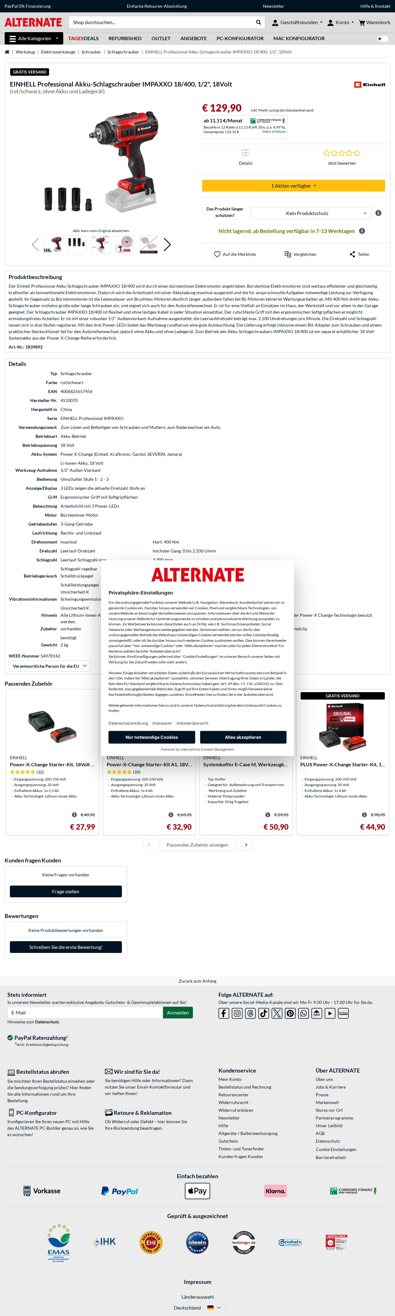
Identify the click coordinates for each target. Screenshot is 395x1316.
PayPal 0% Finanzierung (28, 6)
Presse (322, 1094)
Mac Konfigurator (299, 38)
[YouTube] (330, 1012)
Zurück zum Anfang (197, 981)
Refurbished (125, 38)
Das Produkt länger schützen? (224, 212)
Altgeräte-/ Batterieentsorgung (247, 1133)
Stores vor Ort (329, 1110)
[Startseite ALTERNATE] (33, 22)
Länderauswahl (197, 1297)
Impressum (197, 1281)
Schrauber (91, 51)
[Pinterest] (290, 1012)
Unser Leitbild (329, 1125)
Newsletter (273, 6)
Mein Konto (229, 1079)
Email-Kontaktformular (159, 1087)
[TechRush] (316, 1012)
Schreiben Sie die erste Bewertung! (65, 947)
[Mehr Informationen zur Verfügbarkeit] (362, 231)
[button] (35, 245)
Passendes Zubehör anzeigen (197, 845)
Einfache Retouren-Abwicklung (157, 6)
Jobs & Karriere (331, 1087)
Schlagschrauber (123, 51)
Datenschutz (47, 1021)
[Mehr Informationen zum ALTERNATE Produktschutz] (378, 213)
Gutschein (228, 1141)
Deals (83, 38)
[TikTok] (263, 1012)
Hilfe (365, 6)
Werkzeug (25, 51)
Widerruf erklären (235, 1110)
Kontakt (382, 6)
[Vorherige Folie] (148, 845)
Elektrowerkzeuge (58, 51)
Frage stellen (65, 891)
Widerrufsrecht (233, 1102)
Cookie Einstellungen (336, 1149)
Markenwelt (327, 1102)
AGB (320, 1133)
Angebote (194, 38)
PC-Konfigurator (240, 38)
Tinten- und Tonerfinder (241, 1148)
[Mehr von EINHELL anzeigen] (369, 88)
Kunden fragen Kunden (240, 1156)
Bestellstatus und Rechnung (244, 1087)
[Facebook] (223, 1012)
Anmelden (178, 1012)
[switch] (383, 39)
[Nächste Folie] (246, 845)
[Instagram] (237, 1012)
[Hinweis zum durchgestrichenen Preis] (74, 814)
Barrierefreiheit (331, 1157)
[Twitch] (343, 1012)
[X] (277, 1012)
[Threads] (250, 1012)
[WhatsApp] (303, 1012)
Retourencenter (233, 1094)
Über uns (324, 1079)
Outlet (161, 38)
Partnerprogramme (334, 1117)
